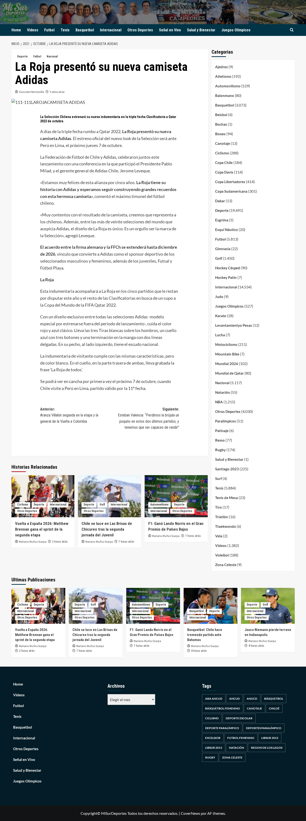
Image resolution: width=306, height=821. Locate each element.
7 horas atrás (126, 541)
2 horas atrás (60, 541)
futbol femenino (240, 738)
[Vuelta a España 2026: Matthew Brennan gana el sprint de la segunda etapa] (43, 496)
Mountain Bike (227, 354)
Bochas (221, 124)
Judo (219, 296)
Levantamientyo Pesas (233, 325)
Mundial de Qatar (229, 373)
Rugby (220, 450)
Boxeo (220, 134)
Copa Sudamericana (231, 191)
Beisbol (221, 114)
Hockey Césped (227, 268)
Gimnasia (222, 249)
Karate (220, 316)
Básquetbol (273, 698)
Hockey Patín (226, 277)
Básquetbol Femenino (222, 708)
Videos (32, 30)
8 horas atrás (199, 650)
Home (16, 30)
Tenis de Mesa (226, 497)
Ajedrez (221, 67)
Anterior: (69, 415)
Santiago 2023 (227, 469)
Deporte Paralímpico (222, 728)
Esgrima (221, 220)
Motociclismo (226, 344)
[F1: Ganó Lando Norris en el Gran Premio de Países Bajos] (176, 496)
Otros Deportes (140, 30)
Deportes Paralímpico (263, 728)
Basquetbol (85, 30)
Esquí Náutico (226, 229)
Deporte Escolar (239, 718)
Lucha (220, 335)
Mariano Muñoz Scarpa (32, 542)
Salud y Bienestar (201, 30)
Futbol (49, 30)
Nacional (52, 56)
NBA (219, 402)
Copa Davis (224, 172)
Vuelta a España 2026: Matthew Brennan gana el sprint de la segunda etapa (41, 529)
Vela (218, 536)
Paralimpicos (225, 421)
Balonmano (224, 95)
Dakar (220, 201)
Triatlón (221, 517)
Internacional (110, 30)
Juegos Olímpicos (236, 30)
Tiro (218, 507)
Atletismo (223, 76)
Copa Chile (224, 162)
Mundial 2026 (226, 363)
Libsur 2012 (269, 738)
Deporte (22, 56)
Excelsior (212, 738)
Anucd (252, 698)
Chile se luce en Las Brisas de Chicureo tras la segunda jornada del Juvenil (107, 529)
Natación (222, 392)
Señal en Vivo (170, 30)
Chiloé (274, 708)
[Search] (292, 30)
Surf (218, 478)
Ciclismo (22, 504)
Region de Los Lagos (266, 747)
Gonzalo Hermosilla (31, 92)
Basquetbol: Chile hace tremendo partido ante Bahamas (204, 635)
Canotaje (222, 143)
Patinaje (222, 430)
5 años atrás (57, 92)
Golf (102, 504)
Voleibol (222, 555)
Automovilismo (159, 504)
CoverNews (190, 813)
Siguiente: (148, 418)
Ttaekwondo (225, 526)
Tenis (65, 30)
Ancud (234, 698)
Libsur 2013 (213, 747)
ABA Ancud (213, 698)
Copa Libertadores (230, 182)
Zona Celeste (225, 564)
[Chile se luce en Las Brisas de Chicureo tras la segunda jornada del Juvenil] (109, 496)
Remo (220, 440)
